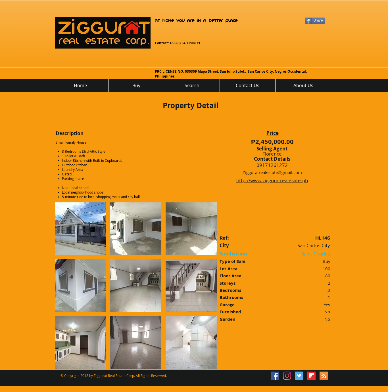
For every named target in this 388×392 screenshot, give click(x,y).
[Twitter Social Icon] (299, 376)
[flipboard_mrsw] (311, 376)
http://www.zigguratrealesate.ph (272, 180)
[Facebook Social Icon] (275, 376)
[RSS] (324, 376)
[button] (80, 228)
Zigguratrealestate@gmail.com (272, 172)
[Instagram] (287, 376)
